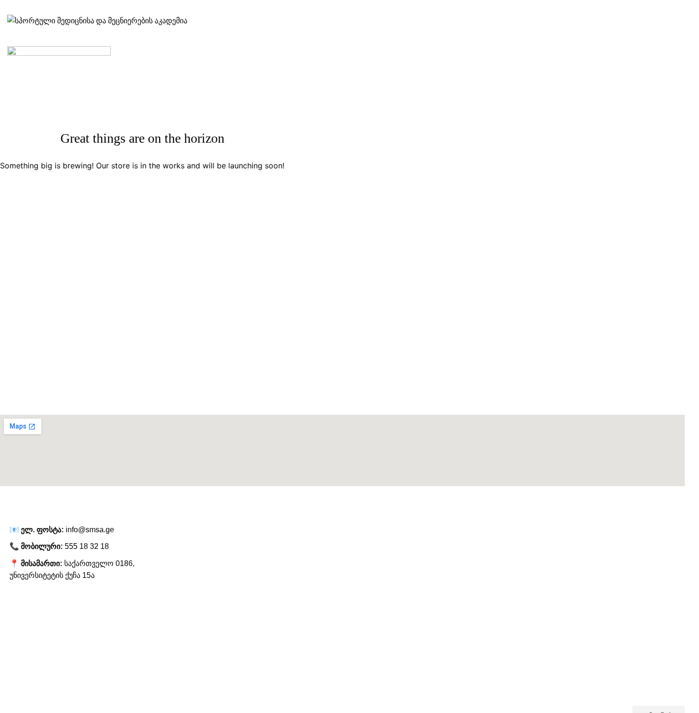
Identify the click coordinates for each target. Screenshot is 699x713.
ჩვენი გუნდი (19, 636)
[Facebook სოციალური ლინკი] (325, 7)
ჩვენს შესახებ (21, 604)
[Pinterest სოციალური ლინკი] (374, 7)
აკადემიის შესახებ (28, 620)
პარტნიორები (21, 653)
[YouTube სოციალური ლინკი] (362, 7)
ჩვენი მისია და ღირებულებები (47, 669)
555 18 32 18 (87, 546)
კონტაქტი (15, 685)
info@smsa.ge (90, 530)
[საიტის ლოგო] (97, 20)
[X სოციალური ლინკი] (337, 7)
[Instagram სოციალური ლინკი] (349, 7)
